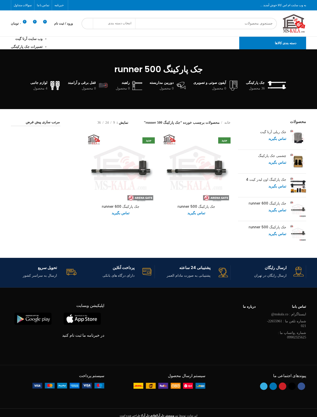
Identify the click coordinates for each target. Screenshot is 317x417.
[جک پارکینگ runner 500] (298, 233)
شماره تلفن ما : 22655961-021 (286, 323)
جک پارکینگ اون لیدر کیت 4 (266, 179)
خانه (227, 122)
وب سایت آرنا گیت (29, 39)
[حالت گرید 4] (70, 122)
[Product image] (196, 168)
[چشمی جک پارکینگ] (298, 161)
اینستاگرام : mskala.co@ (288, 314)
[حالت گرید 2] (85, 122)
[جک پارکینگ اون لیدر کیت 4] (298, 185)
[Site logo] (294, 23)
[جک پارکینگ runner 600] (298, 209)
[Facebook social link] (99, 5)
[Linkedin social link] (80, 5)
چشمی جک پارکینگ (272, 155)
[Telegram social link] (74, 5)
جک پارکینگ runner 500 (267, 227)
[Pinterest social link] (86, 5)
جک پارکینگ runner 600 (267, 203)
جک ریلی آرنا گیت (273, 132)
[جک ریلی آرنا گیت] (298, 138)
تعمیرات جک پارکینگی (27, 47)
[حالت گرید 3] (78, 122)
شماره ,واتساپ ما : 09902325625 (292, 335)
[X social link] (93, 5)
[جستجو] (87, 23)
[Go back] (209, 69)
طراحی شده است (147, 415)
